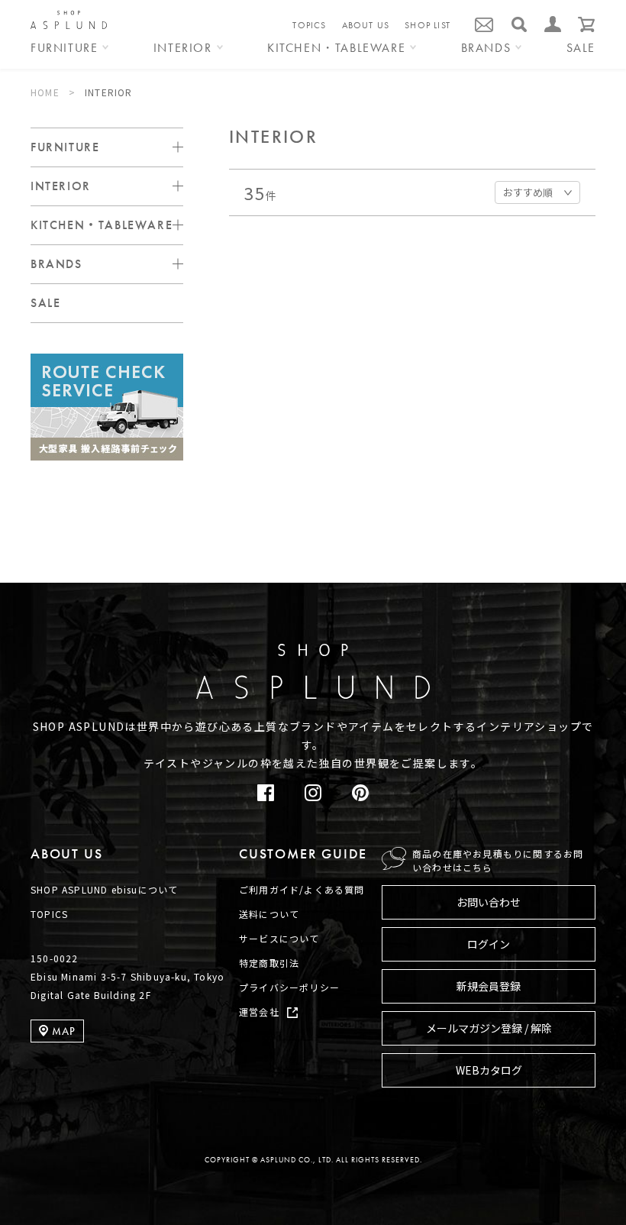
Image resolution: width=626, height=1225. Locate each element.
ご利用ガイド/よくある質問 (302, 889)
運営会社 (259, 1011)
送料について (269, 913)
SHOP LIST (427, 25)
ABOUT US (366, 25)
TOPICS (309, 25)
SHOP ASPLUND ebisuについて (104, 889)
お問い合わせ (489, 902)
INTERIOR (109, 92)
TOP (573, 594)
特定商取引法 (269, 962)
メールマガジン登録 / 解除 (489, 1028)
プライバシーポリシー (289, 987)
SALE (580, 49)
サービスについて (279, 938)
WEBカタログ (489, 1070)
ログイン (488, 944)
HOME (45, 92)
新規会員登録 (489, 986)
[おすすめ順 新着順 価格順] (537, 191)
